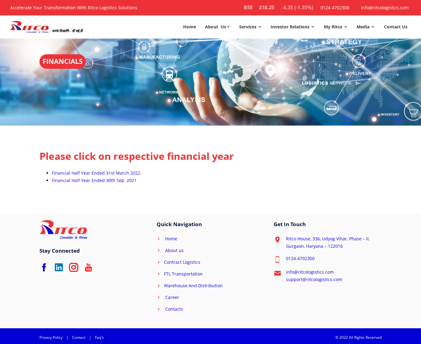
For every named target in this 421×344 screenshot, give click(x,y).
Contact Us (395, 27)
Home (189, 27)
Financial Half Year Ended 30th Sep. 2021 (94, 180)
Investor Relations (291, 27)
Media (364, 27)
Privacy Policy (51, 337)
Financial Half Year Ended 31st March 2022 (96, 173)
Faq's (99, 337)
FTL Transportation (183, 274)
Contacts (173, 309)
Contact (78, 337)
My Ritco (334, 27)
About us (174, 250)
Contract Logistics (182, 262)
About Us (215, 27)
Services (248, 27)
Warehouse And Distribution (193, 285)
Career (171, 297)
